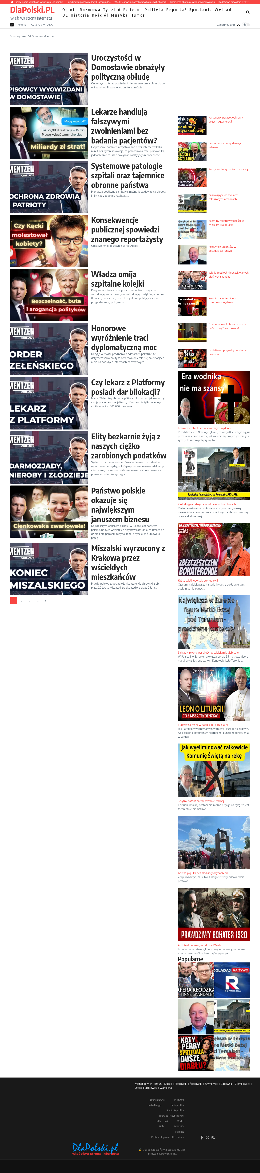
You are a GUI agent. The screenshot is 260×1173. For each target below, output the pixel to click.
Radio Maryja (154, 1105)
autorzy (36, 24)
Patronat (179, 1131)
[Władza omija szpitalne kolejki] (49, 295)
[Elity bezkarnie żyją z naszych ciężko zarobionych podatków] (49, 457)
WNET (180, 1121)
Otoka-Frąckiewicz (146, 1087)
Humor (138, 15)
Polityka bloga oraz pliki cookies (167, 1137)
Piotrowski (181, 1083)
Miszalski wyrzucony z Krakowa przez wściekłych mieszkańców (128, 562)
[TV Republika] (232, 980)
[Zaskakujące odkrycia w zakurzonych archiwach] (232, 1016)
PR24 (161, 1126)
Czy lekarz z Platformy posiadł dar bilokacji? (128, 387)
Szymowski (211, 1083)
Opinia (69, 9)
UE (65, 15)
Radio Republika (175, 1110)
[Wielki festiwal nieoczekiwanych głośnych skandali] (196, 980)
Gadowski (227, 1083)
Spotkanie (200, 9)
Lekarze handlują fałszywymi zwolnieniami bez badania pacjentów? (124, 126)
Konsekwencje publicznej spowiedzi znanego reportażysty (127, 229)
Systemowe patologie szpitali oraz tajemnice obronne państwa (127, 175)
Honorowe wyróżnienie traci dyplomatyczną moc (124, 337)
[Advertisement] (214, 84)
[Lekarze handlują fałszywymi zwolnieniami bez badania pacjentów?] (49, 133)
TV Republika (177, 1105)
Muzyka (119, 15)
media (22, 24)
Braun (158, 1083)
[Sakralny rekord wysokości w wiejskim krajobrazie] (232, 1053)
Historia (80, 15)
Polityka (154, 9)
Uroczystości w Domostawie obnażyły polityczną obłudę (128, 67)
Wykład (223, 9)
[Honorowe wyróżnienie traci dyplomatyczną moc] (49, 349)
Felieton (132, 9)
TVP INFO (179, 1126)
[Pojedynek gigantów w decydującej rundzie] (196, 1016)
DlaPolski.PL (32, 9)
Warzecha (166, 1087)
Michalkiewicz (143, 1083)
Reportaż (176, 9)
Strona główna (18, 36)
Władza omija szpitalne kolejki (117, 278)
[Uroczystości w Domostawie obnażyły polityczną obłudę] (49, 79)
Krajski (168, 1083)
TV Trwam (179, 1099)
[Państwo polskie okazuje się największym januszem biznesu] (49, 512)
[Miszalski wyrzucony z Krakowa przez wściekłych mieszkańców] (49, 569)
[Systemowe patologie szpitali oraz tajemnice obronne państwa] (49, 187)
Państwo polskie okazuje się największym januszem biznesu (120, 504)
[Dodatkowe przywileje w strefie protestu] (196, 1053)
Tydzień (112, 9)
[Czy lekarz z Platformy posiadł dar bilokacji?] (49, 403)
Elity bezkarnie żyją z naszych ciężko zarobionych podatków (129, 445)
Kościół (100, 15)
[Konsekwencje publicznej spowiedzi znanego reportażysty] (49, 241)
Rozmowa (90, 9)
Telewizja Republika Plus (171, 1115)
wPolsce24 (162, 1121)
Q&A (50, 24)
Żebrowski (196, 1083)
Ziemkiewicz (242, 1083)
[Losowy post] (238, 24)
